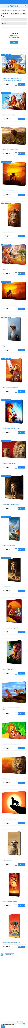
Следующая (9, 954)
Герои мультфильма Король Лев (11, 628)
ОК (2, 1026)
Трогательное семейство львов (11, 190)
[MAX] (26, 6)
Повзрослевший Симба (9, 232)
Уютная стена (11, 0)
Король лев (6, 269)
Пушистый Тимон (7, 860)
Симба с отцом (6, 778)
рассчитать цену (16, 84)
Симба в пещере (7, 586)
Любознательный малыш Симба (11, 504)
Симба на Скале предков (9, 545)
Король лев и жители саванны (10, 149)
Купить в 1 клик (21, 84)
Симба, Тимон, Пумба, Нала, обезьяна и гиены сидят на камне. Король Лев (12, 79)
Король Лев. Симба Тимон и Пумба (11, 744)
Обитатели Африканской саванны (11, 942)
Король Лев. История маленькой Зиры (11, 708)
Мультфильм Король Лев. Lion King (11, 428)
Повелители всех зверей (9, 463)
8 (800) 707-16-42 (12, 6)
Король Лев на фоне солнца (10, 819)
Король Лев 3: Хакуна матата (10, 901)
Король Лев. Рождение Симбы (10, 387)
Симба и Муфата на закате (9, 304)
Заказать (14, 42)
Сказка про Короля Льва (9, 115)
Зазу (4, 346)
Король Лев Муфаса (8, 669)
